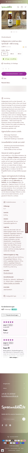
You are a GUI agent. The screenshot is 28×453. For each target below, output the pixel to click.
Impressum (18, 450)
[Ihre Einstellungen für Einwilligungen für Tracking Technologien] (2, 450)
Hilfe (25, 78)
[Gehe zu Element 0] (11, 32)
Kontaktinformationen (11, 450)
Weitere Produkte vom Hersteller (12, 283)
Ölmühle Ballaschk (6, 37)
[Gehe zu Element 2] (13, 32)
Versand (22, 448)
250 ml (12, 54)
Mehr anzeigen (13, 357)
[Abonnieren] (23, 419)
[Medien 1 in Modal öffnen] (23, 13)
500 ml (19, 54)
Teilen (5, 78)
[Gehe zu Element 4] (17, 32)
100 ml (4, 54)
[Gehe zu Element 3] (15, 32)
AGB (19, 448)
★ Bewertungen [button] (26, 228)
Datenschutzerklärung (13, 448)
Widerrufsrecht (7, 448)
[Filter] (3, 315)
